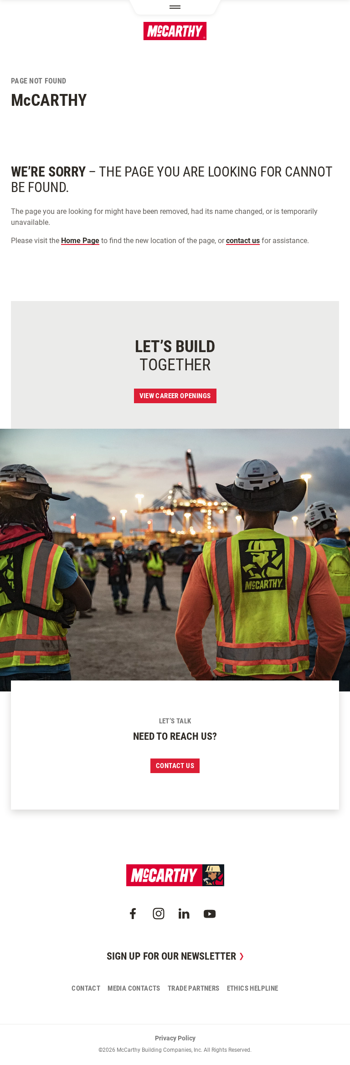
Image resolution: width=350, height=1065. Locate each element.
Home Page (80, 240)
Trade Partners (194, 988)
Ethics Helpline (252, 988)
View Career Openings (175, 396)
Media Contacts (134, 988)
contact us (243, 240)
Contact (86, 988)
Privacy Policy (175, 1038)
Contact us (175, 766)
